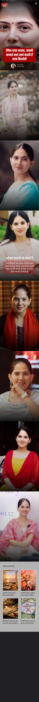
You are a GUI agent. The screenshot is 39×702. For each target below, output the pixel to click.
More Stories (9, 566)
